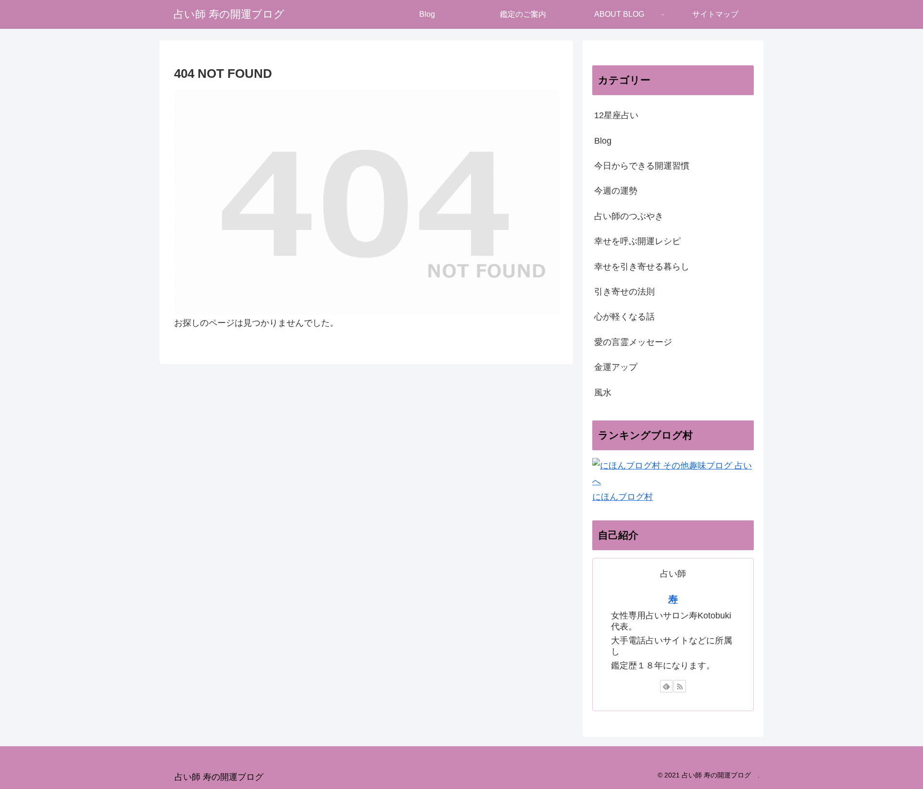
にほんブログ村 (622, 497)
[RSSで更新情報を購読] (680, 686)
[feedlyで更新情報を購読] (666, 686)
